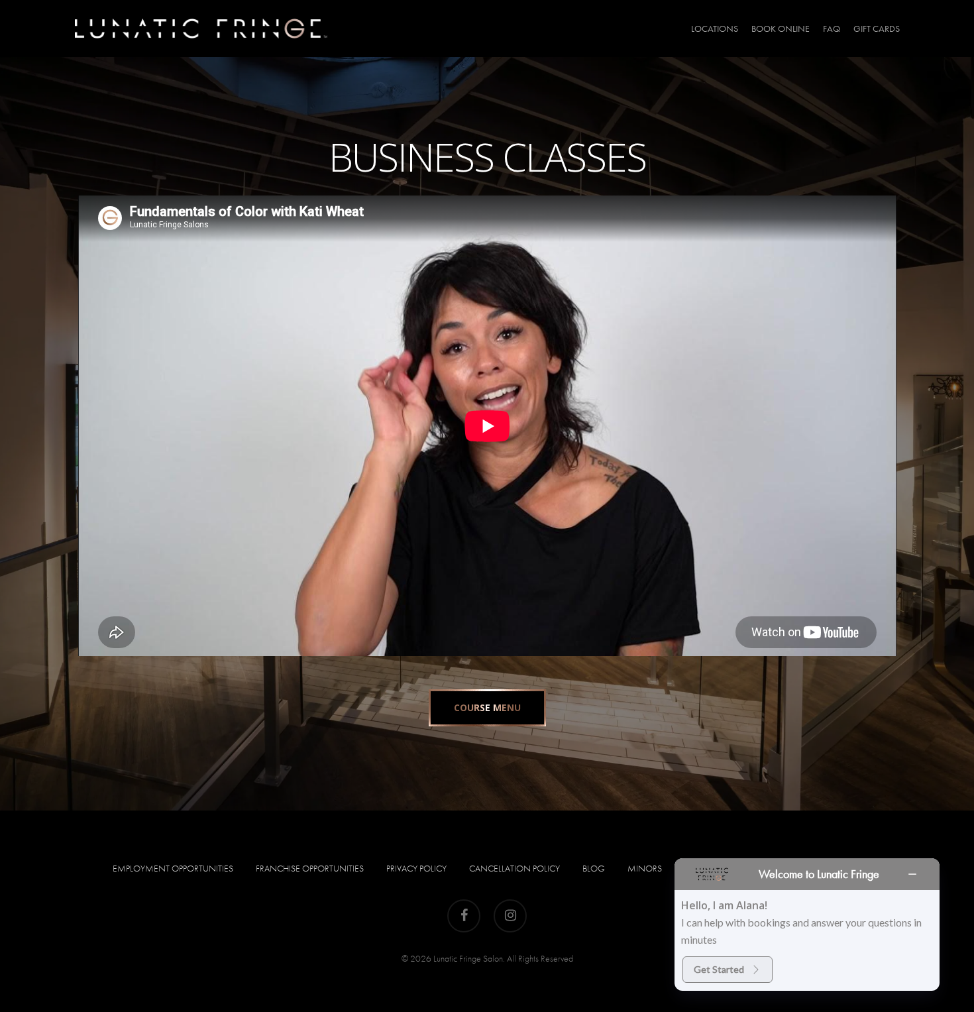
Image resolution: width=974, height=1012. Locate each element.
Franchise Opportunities (310, 868)
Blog (593, 868)
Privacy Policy (416, 868)
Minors (644, 868)
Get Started (719, 969)
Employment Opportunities (173, 868)
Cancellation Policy (514, 868)
